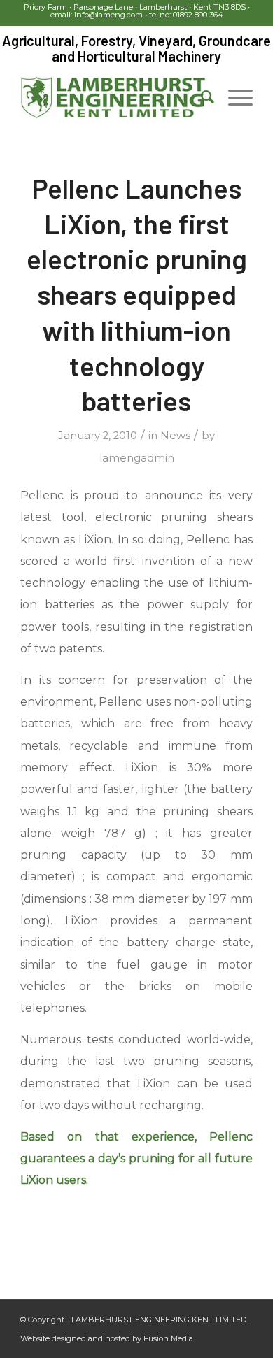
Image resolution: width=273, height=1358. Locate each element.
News (175, 435)
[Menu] (233, 97)
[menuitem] (200, 97)
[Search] (200, 97)
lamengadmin (136, 458)
